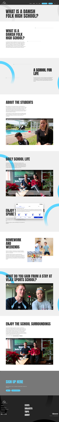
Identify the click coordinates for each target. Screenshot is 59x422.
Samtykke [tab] (20, 206)
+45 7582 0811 (3, 410)
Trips (27, 411)
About (27, 414)
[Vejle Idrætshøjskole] (4, 3)
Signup (50, 3)
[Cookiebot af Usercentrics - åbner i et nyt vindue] (40, 204)
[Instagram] (4, 415)
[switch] (26, 214)
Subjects (28, 408)
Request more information (15, 390)
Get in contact (44, 3)
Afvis (20, 217)
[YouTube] (1, 415)
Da (54, 3)
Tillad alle (38, 217)
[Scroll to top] (57, 419)
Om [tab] (38, 206)
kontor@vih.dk (3, 412)
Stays (27, 405)
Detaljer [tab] (29, 206)
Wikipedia (20, 335)
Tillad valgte (29, 217)
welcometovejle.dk (16, 335)
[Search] (57, 3)
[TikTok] (2, 415)
